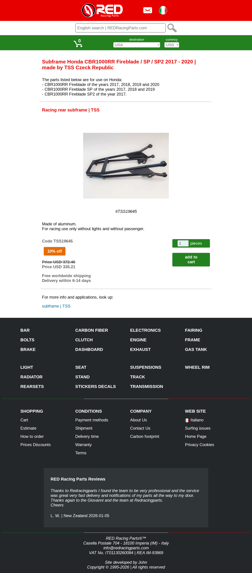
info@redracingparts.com (126, 548)
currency (172, 39)
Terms (80, 453)
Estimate (28, 428)
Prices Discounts (35, 444)
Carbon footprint (144, 436)
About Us (138, 420)
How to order (32, 436)
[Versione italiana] (187, 421)
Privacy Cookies (199, 444)
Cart (24, 420)
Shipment (83, 428)
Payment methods (91, 420)
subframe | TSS (56, 306)
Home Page (195, 436)
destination (136, 39)
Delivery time (87, 436)
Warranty (83, 444)
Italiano (196, 420)
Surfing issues (198, 428)
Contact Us (140, 428)
